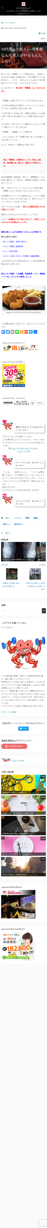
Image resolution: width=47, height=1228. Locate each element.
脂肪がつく (6, 524)
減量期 (35, 518)
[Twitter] (23, 729)
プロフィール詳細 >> (9, 712)
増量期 (27, 518)
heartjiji (43, 33)
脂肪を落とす (18, 524)
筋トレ (8, 518)
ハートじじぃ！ (23, 8)
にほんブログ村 (23, 452)
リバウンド (18, 518)
